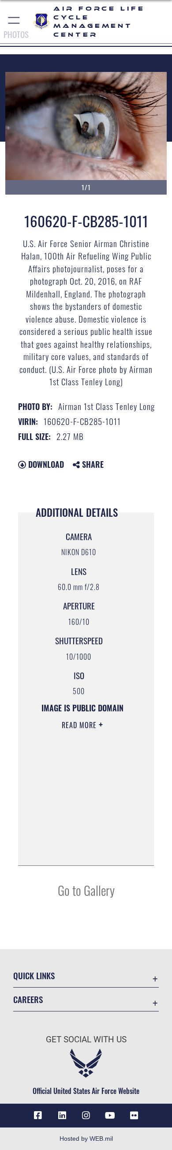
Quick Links (34, 975)
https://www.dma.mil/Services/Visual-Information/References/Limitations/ (82, 849)
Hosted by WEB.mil (86, 1138)
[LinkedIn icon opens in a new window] (62, 1115)
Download (45, 464)
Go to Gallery (86, 889)
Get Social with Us (86, 1039)
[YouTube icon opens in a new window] (109, 1115)
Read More (80, 725)
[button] (14, 21)
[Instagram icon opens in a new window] (86, 1115)
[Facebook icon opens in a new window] (38, 1115)
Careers (28, 999)
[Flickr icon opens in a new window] (134, 1115)
